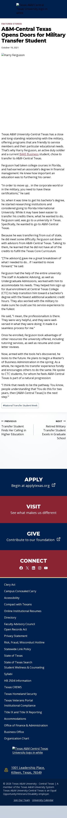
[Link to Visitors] (33, 509)
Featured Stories (11, 23)
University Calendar (42, 800)
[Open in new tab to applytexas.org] (33, 482)
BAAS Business (29, 154)
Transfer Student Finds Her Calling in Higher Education (13, 428)
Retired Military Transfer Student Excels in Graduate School (54, 430)
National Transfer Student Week (20, 405)
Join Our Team (22, 800)
